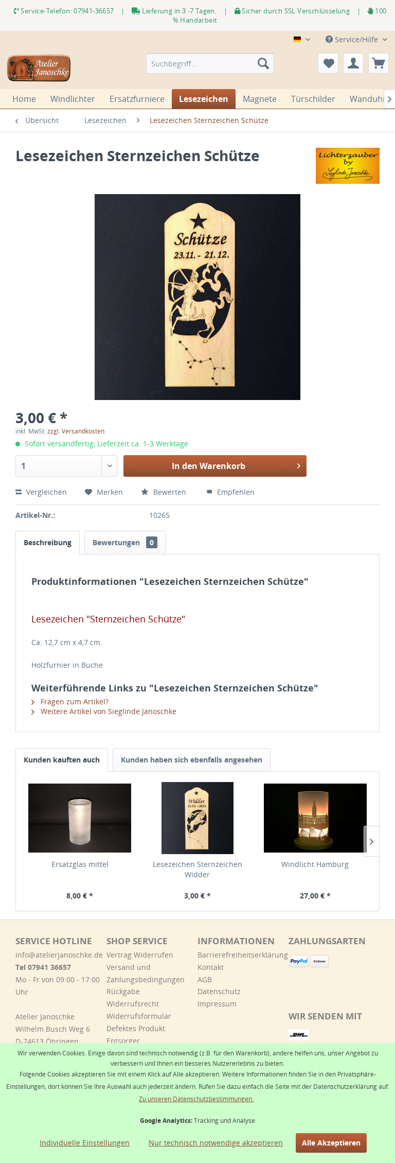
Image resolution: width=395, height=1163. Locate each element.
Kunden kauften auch (62, 760)
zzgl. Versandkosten (75, 431)
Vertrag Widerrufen (139, 955)
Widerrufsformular (138, 1016)
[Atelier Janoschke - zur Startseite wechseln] (39, 68)
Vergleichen (45, 492)
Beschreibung (47, 542)
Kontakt (211, 967)
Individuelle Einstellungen (85, 1143)
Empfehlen (235, 492)
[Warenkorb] (378, 63)
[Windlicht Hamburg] (315, 818)
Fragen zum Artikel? (74, 701)
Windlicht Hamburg (315, 864)
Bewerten (169, 492)
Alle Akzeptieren (331, 1143)
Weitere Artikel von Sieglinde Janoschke (107, 711)
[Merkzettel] (328, 63)
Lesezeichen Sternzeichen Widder (197, 869)
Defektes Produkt (135, 1028)
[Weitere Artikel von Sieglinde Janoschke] (348, 166)
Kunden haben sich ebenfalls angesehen (191, 760)
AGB (205, 979)
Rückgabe (123, 991)
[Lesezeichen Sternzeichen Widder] (198, 818)
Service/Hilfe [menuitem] (356, 39)
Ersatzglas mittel (80, 864)
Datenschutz (219, 991)
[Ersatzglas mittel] (80, 818)
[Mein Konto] (353, 63)
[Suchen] (263, 63)
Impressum (217, 1004)
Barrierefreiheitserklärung (240, 955)
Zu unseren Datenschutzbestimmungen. (196, 1099)
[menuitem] (210, 63)
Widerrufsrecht (132, 1004)
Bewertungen (123, 542)
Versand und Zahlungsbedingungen (145, 973)
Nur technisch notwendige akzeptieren (216, 1143)
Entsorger (123, 1041)
